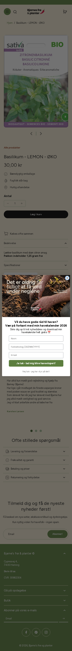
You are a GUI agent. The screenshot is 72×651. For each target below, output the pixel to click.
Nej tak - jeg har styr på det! (36, 371)
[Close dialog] (67, 278)
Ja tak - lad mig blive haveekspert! (36, 363)
